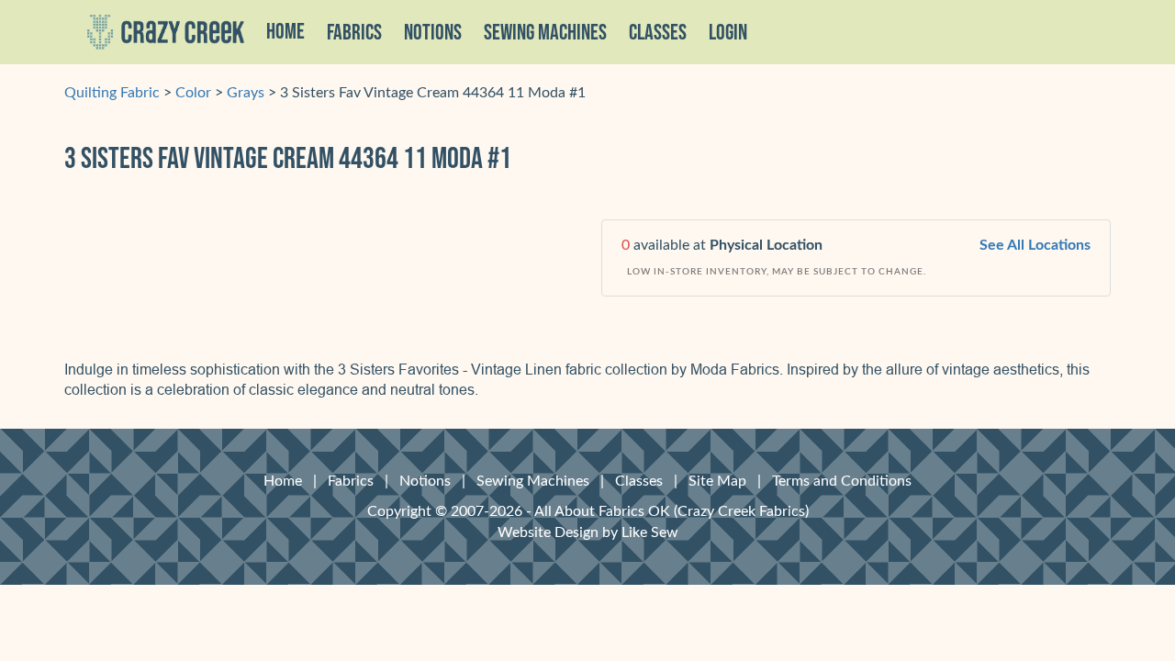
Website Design (548, 532)
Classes (658, 33)
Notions (425, 481)
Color (193, 92)
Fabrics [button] (354, 33)
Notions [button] (433, 33)
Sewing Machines (545, 33)
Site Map (717, 481)
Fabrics (351, 481)
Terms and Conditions (842, 481)
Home (285, 32)
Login (728, 33)
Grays (245, 92)
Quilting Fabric (112, 92)
